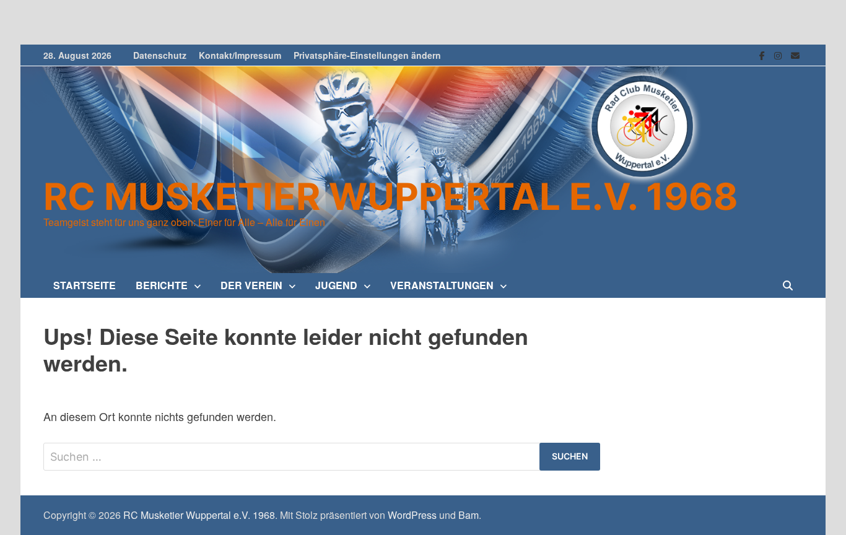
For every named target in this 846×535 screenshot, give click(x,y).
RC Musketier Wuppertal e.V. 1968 (390, 196)
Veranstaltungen (442, 285)
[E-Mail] (795, 54)
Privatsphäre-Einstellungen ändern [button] (367, 55)
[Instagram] (779, 54)
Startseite (84, 285)
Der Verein (251, 285)
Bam (468, 515)
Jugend (336, 285)
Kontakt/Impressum (240, 55)
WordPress (412, 515)
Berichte (162, 285)
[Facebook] (763, 54)
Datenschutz (159, 55)
